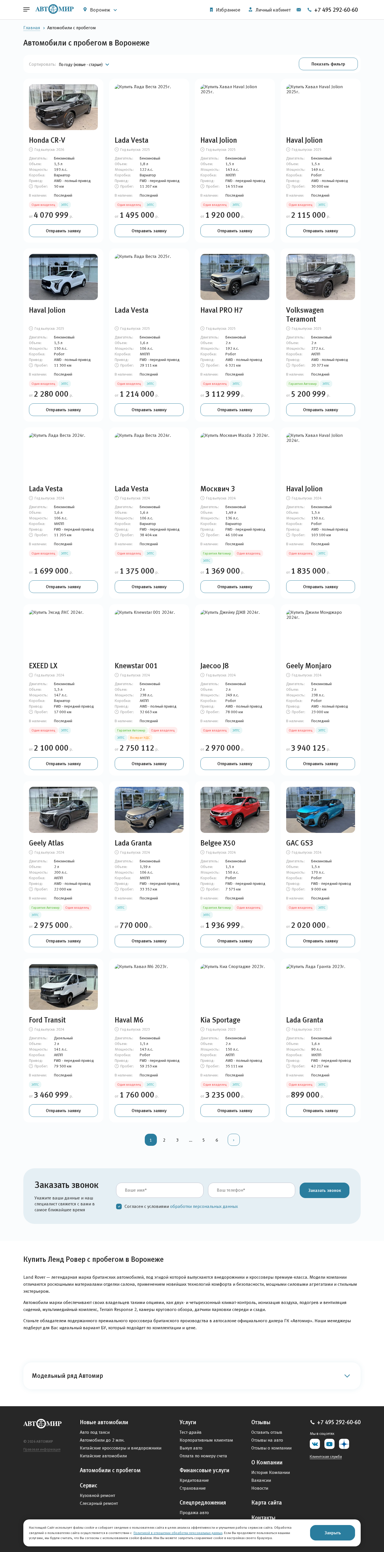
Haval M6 (129, 1020)
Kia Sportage (220, 1020)
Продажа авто (194, 1512)
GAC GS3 (299, 843)
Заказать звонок (324, 1190)
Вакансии (261, 1480)
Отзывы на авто (267, 1440)
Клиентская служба (326, 1456)
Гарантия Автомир (303, 383)
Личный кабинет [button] (272, 10)
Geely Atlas (46, 843)
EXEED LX (43, 666)
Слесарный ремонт (99, 1503)
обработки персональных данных (204, 1206)
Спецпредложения (203, 1502)
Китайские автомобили (103, 1455)
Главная (31, 27)
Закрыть (332, 1532)
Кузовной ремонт (97, 1495)
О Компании (267, 1462)
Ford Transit (47, 1020)
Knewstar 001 (136, 666)
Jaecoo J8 (214, 666)
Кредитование (194, 1480)
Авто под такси (95, 1432)
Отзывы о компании (271, 1448)
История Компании (270, 1472)
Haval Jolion (218, 140)
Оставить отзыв (266, 1432)
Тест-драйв (191, 1432)
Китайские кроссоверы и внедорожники (120, 1448)
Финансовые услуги (204, 1470)
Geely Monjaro (308, 666)
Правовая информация (41, 1449)
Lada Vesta (131, 140)
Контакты (263, 1518)
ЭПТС (64, 204)
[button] (328, 64)
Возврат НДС (140, 737)
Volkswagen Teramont (305, 314)
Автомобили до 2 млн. (102, 1440)
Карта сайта (266, 1502)
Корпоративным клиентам (206, 1440)
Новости (259, 1488)
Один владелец (43, 204)
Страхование (193, 1488)
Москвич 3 (217, 489)
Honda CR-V (47, 140)
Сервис (88, 1485)
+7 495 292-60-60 (335, 10)
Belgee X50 (218, 843)
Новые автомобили (104, 1422)
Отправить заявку (63, 230)
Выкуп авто (191, 1448)
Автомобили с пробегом (110, 1470)
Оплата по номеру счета (203, 1455)
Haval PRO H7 (221, 310)
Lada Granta (133, 843)
